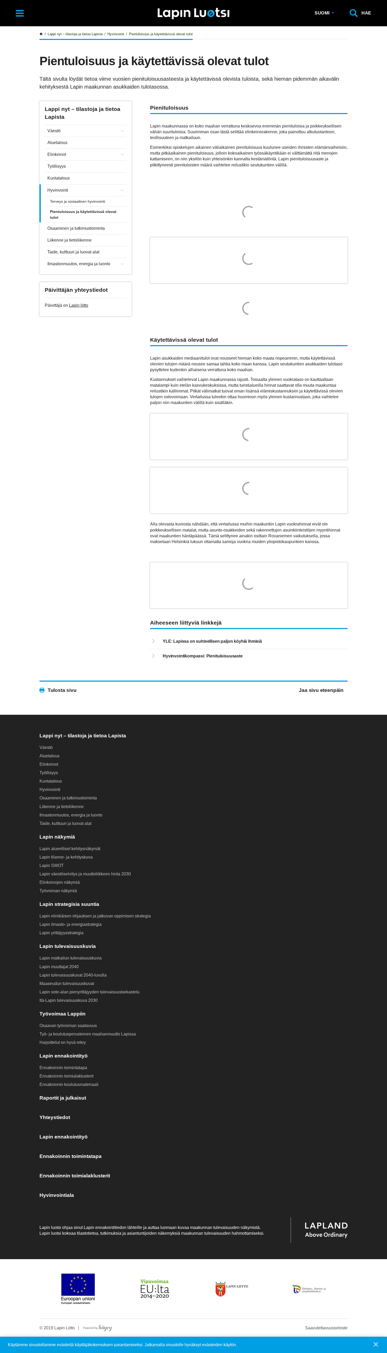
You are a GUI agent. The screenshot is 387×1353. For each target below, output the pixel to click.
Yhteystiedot (54, 1117)
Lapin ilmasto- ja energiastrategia (70, 924)
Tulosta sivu (62, 690)
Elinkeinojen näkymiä (59, 882)
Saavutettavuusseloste (326, 1328)
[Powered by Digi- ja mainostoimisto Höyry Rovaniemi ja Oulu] (97, 1327)
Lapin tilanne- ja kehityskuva (66, 857)
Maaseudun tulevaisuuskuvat (66, 983)
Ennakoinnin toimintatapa (63, 1067)
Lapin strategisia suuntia (69, 904)
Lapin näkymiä (57, 836)
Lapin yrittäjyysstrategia (61, 933)
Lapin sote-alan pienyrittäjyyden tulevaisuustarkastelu (89, 992)
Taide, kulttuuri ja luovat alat (73, 252)
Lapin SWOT (51, 865)
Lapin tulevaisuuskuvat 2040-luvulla (73, 975)
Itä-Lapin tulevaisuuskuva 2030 (68, 1000)
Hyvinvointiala (56, 1195)
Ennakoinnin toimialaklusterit (66, 1076)
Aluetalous (57, 142)
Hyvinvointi (57, 190)
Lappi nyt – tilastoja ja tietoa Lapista (82, 735)
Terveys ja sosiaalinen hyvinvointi (77, 201)
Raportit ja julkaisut (62, 1097)
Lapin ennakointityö (63, 1055)
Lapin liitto (78, 305)
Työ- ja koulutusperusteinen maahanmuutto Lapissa (87, 1034)
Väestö (54, 131)
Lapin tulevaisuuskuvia (67, 946)
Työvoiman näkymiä (58, 891)
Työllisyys (56, 166)
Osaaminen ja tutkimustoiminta (76, 228)
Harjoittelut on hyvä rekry (62, 1042)
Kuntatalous (58, 178)
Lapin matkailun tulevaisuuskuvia (70, 958)
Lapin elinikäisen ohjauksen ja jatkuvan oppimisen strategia (95, 916)
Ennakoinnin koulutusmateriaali (68, 1084)
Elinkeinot (56, 154)
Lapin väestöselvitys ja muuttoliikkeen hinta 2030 (85, 874)
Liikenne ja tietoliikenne (69, 240)
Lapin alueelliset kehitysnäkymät (69, 848)
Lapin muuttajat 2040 (59, 966)
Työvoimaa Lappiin (62, 1013)
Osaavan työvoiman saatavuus (68, 1025)
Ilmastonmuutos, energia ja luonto (78, 264)
